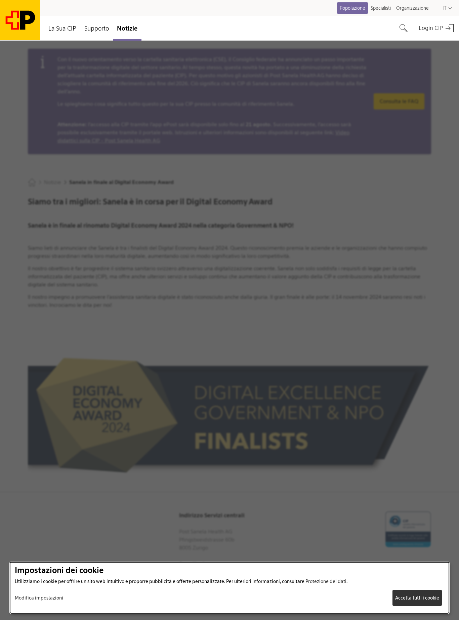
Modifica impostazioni (39, 598)
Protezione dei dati (325, 581)
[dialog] (229, 587)
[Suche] (403, 28)
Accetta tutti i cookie (417, 598)
